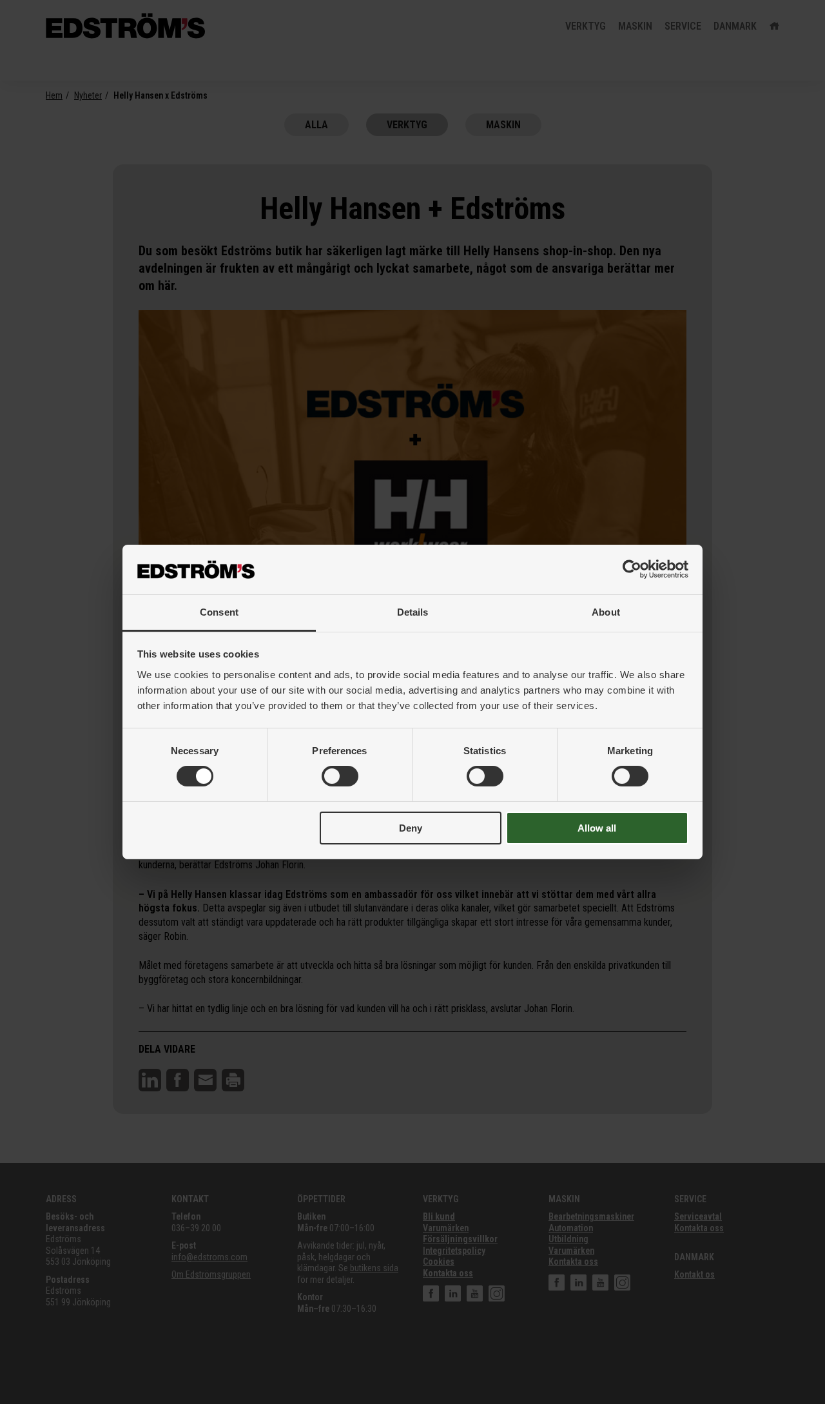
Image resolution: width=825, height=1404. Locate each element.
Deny (410, 828)
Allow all (597, 828)
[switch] (340, 776)
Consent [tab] (219, 612)
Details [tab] (413, 612)
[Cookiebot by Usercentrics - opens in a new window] (632, 569)
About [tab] (606, 612)
